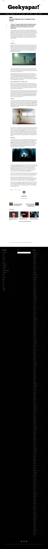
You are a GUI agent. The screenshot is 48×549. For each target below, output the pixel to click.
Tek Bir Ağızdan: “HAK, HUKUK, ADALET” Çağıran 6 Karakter (23, 219)
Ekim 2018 (34, 423)
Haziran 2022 (35, 343)
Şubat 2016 (34, 481)
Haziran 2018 (35, 430)
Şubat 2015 (34, 503)
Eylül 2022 (34, 337)
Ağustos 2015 (35, 492)
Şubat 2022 (34, 350)
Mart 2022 (34, 348)
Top (24, 546)
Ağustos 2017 (35, 448)
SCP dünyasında (28, 130)
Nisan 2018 (34, 434)
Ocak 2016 (34, 483)
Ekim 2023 (34, 314)
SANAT (3, 283)
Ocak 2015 (34, 505)
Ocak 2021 (34, 374)
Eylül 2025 (34, 272)
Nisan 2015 (34, 499)
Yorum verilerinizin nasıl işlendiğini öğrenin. (27, 242)
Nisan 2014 (34, 521)
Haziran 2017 (35, 452)
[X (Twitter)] (24, 541)
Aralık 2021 (34, 354)
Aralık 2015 (34, 485)
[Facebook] (6, 26)
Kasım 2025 (34, 268)
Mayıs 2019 (34, 410)
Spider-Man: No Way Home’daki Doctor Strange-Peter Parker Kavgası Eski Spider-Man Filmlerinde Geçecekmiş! (30, 205)
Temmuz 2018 (35, 428)
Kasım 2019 (34, 399)
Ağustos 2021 (35, 361)
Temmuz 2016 (35, 472)
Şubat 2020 (34, 394)
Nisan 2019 (34, 412)
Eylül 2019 (34, 403)
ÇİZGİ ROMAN (4, 252)
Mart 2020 (34, 392)
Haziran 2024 (35, 299)
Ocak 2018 (34, 439)
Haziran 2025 (35, 277)
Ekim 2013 (34, 532)
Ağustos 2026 (35, 252)
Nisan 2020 (34, 390)
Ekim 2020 (34, 379)
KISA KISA (4, 268)
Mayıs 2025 (34, 279)
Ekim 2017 (34, 445)
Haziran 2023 (35, 321)
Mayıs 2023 (34, 323)
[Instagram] (26, 541)
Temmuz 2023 (35, 319)
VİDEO (3, 290)
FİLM (3, 261)
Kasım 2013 (34, 530)
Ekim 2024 (34, 292)
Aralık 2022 (34, 332)
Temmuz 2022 (35, 341)
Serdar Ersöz (24, 196)
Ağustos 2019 (35, 405)
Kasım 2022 (34, 334)
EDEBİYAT (4, 257)
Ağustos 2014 (35, 514)
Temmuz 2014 (35, 516)
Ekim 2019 (34, 401)
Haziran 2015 (35, 496)
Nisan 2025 (34, 281)
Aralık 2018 (34, 419)
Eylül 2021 (34, 359)
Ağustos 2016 (35, 470)
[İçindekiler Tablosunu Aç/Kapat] (12, 40)
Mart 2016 (34, 479)
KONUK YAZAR (4, 272)
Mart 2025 (34, 283)
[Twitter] (6, 28)
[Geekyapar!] (24, 7)
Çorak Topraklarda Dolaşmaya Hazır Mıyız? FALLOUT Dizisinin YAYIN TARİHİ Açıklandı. (18, 205)
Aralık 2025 (34, 266)
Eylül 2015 (34, 490)
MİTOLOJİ (4, 277)
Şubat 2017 (34, 459)
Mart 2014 (34, 523)
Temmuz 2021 (35, 363)
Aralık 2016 (34, 463)
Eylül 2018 (34, 425)
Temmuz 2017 (35, 450)
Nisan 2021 (34, 368)
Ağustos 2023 (35, 317)
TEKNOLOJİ (4, 288)
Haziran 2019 (35, 408)
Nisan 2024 (34, 303)
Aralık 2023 (34, 310)
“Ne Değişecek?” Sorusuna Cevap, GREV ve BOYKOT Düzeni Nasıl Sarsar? (13, 219)
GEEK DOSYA (10, 17)
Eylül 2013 (34, 534)
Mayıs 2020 (34, 388)
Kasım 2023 (34, 312)
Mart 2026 (34, 261)
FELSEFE (4, 259)
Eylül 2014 (34, 512)
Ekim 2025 (34, 270)
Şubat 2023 (34, 328)
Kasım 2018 (34, 421)
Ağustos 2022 (35, 339)
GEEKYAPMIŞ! (4, 266)
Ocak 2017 (34, 461)
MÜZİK (3, 279)
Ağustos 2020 (35, 383)
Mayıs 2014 (34, 519)
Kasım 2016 (34, 465)
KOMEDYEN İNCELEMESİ (6, 270)
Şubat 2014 (34, 525)
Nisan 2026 (34, 259)
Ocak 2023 (34, 330)
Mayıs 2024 (34, 301)
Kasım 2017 (34, 443)
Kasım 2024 (34, 290)
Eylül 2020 (34, 381)
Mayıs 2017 (34, 454)
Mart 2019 (34, 414)
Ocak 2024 (34, 308)
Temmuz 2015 (35, 494)
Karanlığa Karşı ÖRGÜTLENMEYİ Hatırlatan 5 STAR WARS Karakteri (34, 219)
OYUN (3, 281)
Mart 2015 (34, 501)
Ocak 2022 (34, 352)
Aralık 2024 (34, 288)
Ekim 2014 (34, 510)
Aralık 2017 (34, 441)
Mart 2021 (34, 370)
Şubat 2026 (34, 263)
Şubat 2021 (34, 372)
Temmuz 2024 (35, 297)
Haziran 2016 (35, 474)
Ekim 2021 (34, 357)
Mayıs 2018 (34, 432)
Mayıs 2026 (34, 257)
